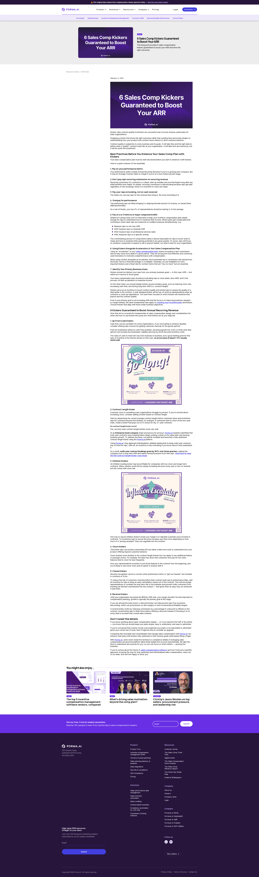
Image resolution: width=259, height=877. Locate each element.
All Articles (85, 72)
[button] (102, 9)
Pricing (155, 9)
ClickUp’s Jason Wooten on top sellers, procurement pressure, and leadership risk (171, 702)
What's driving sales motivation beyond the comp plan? (128, 701)
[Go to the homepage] (71, 746)
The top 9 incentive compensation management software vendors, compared (83, 702)
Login (175, 9)
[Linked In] (166, 841)
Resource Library (73, 72)
